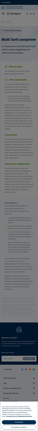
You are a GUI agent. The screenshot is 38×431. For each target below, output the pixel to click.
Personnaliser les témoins (19, 427)
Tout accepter (19, 422)
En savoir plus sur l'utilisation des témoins (19, 416)
